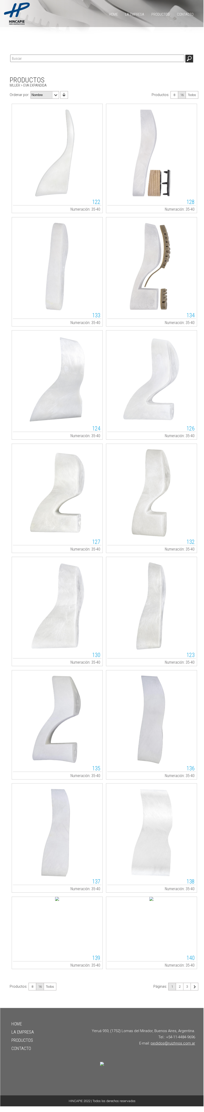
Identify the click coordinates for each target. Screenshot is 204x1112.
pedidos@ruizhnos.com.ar (173, 1043)
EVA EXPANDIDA (35, 85)
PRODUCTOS (160, 15)
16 (182, 95)
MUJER (15, 85)
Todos (192, 95)
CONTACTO (185, 15)
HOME (113, 15)
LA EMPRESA (134, 15)
